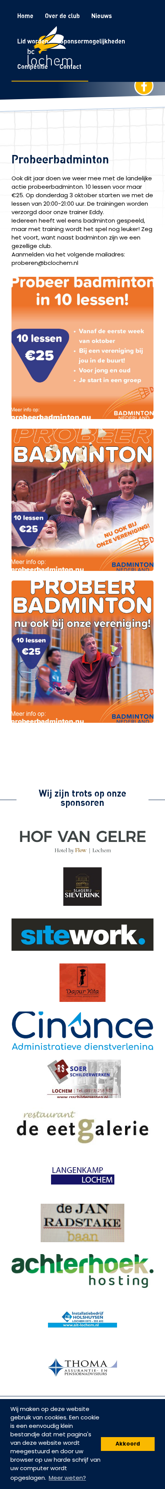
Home (25, 16)
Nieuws (101, 16)
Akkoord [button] (128, 1443)
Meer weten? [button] (67, 1478)
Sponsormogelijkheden (92, 41)
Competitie (32, 66)
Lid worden (32, 41)
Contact (70, 66)
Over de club (62, 16)
